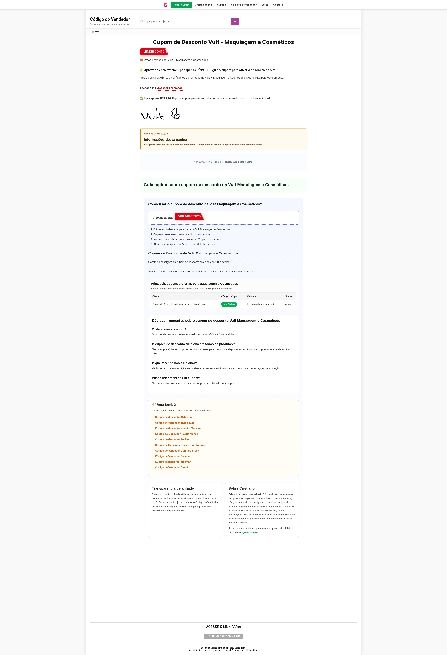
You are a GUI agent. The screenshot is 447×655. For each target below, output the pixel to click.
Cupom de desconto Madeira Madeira (178, 428)
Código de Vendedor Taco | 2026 (174, 422)
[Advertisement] (223, 574)
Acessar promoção (170, 88)
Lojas (265, 4)
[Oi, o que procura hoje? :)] (235, 21)
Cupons (221, 4)
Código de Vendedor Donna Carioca (177, 450)
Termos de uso (238, 650)
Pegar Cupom (181, 4)
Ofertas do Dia (203, 4)
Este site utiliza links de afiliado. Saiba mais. (223, 648)
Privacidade (252, 650)
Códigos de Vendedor (244, 4)
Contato (278, 4)
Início (95, 31)
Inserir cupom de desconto (217, 650)
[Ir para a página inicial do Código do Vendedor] (166, 4)
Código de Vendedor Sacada (172, 456)
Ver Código (229, 304)
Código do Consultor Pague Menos (176, 433)
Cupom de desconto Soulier (172, 439)
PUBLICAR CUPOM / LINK (224, 636)
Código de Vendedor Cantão (172, 467)
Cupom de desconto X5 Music (173, 417)
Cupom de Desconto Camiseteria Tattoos (180, 444)
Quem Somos (250, 532)
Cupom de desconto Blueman (173, 461)
